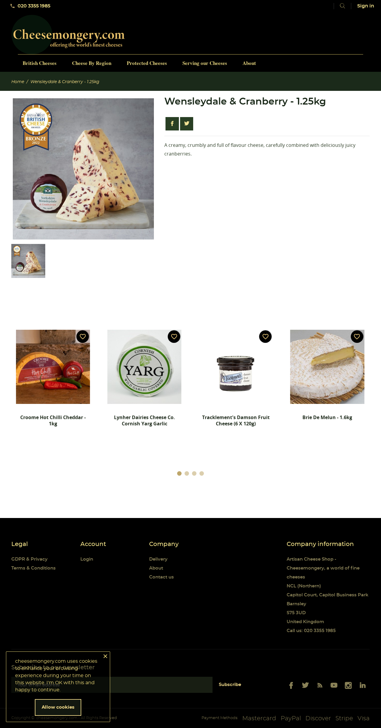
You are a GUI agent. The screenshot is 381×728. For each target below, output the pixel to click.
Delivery (158, 559)
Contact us (161, 577)
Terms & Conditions (33, 568)
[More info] (70, 441)
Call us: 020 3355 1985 (311, 631)
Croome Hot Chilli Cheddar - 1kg (53, 420)
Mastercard (259, 718)
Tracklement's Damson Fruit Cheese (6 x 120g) (236, 420)
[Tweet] (186, 123)
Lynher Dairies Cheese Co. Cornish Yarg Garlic (144, 420)
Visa (363, 718)
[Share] (172, 123)
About (156, 568)
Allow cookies (58, 707)
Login (86, 559)
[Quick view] (39, 441)
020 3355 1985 (30, 6)
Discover (318, 718)
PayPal (291, 718)
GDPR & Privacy (29, 559)
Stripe (344, 718)
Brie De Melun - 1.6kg (327, 417)
